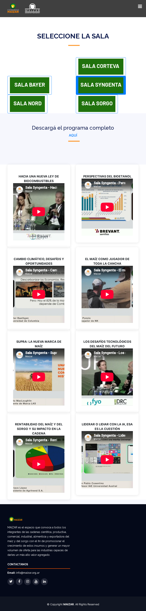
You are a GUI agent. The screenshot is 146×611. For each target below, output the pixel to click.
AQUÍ (73, 135)
